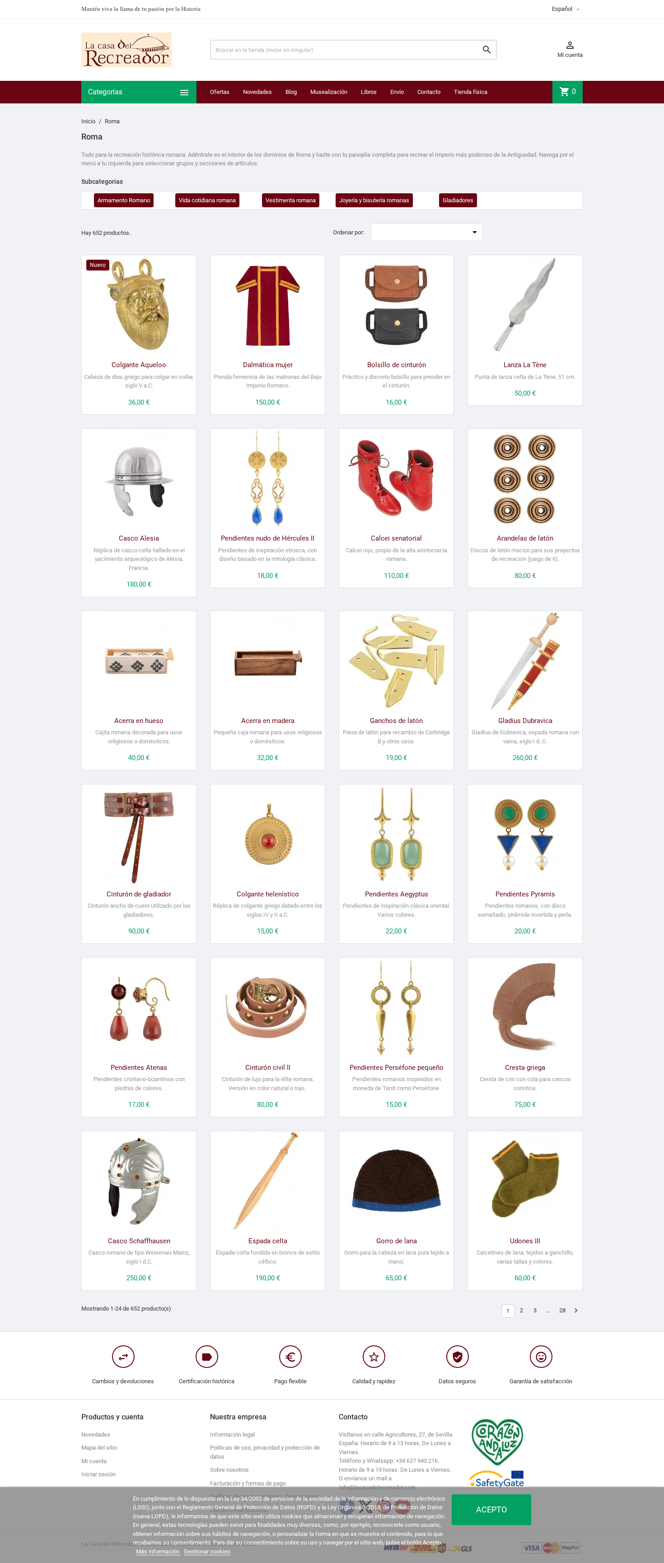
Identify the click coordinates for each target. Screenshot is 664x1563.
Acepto (491, 1509)
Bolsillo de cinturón (396, 365)
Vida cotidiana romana (207, 200)
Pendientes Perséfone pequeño (397, 1068)
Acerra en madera (268, 721)
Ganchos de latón (396, 721)
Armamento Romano (124, 200)
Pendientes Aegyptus (396, 894)
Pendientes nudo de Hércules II (267, 538)
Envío (397, 92)
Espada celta (267, 1241)
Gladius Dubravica (525, 721)
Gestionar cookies (207, 1551)
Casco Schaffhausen (139, 1241)
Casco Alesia (139, 538)
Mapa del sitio (99, 1447)
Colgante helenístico (268, 894)
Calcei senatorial (396, 538)
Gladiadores (458, 200)
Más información (158, 1551)
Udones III (525, 1241)
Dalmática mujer (268, 365)
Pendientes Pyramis (525, 894)
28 (562, 1310)
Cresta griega (525, 1068)
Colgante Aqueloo (139, 365)
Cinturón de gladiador (139, 894)
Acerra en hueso (139, 721)
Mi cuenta (94, 1461)
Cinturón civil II (267, 1068)
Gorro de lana (396, 1241)
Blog (291, 92)
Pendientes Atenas (139, 1068)
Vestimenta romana (291, 200)
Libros (369, 92)
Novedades (257, 92)
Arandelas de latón (525, 538)
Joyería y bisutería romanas (374, 200)
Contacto (428, 92)
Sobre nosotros (229, 1469)
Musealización (328, 92)
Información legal (232, 1434)
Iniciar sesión (98, 1474)
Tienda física (470, 92)
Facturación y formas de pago (248, 1483)
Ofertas (219, 92)
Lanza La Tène (525, 365)
